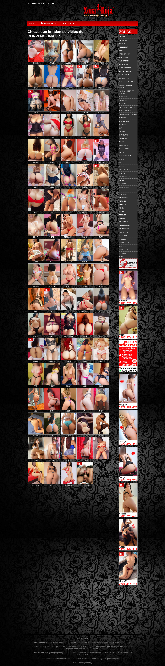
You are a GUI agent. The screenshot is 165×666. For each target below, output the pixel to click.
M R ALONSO (123, 194)
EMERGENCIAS (124, 145)
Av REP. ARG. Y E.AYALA (126, 107)
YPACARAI (122, 253)
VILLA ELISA (123, 246)
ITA (120, 163)
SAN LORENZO (124, 229)
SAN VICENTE (123, 232)
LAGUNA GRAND (124, 170)
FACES (121, 152)
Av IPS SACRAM (124, 75)
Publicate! (69, 24)
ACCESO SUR (123, 47)
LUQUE (121, 190)
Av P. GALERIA (123, 104)
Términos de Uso (49, 24)
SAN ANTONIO (123, 222)
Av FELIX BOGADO (125, 68)
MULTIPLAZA (123, 204)
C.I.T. (120, 128)
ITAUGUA (122, 166)
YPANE (121, 257)
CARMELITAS (123, 135)
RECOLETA (122, 215)
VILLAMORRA (123, 250)
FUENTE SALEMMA (125, 156)
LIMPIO (121, 180)
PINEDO (121, 211)
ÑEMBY (121, 208)
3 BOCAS (122, 36)
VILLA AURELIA (124, 243)
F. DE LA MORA (124, 149)
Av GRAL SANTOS (125, 71)
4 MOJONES (123, 40)
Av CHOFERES (124, 61)
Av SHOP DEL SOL (125, 110)
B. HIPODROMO (124, 121)
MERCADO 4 (123, 201)
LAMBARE (122, 173)
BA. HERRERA (123, 124)
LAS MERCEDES (124, 177)
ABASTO (122, 43)
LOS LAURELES (124, 187)
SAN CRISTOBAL (124, 225)
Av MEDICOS (123, 97)
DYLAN (121, 142)
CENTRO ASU (123, 138)
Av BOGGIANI (123, 57)
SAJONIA (122, 218)
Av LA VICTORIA (124, 78)
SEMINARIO (123, 236)
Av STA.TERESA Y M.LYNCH (128, 114)
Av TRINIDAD (123, 117)
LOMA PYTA (123, 184)
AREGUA (122, 50)
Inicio (32, 24)
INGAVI (121, 159)
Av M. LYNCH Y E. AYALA (127, 82)
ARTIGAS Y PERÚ (124, 54)
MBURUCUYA (123, 197)
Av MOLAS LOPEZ (125, 100)
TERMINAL (122, 239)
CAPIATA (122, 131)
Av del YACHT (123, 64)
